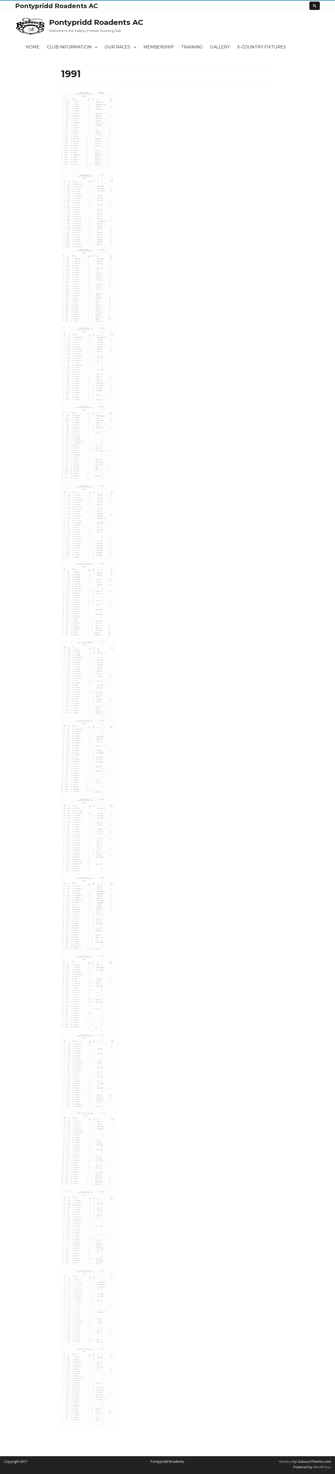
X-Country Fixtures (261, 47)
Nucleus (285, 1461)
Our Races (117, 47)
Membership (158, 47)
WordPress (321, 1467)
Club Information (69, 47)
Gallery (220, 47)
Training (192, 47)
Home (33, 47)
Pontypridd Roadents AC (96, 22)
